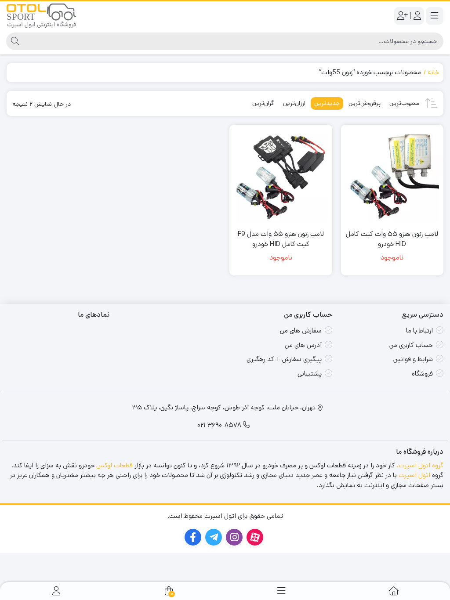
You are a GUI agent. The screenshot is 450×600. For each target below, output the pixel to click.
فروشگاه (422, 373)
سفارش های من (301, 330)
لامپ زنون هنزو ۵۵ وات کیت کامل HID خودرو (392, 239)
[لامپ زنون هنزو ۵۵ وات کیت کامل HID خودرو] (392, 176)
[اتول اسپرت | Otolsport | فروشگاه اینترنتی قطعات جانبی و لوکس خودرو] (41, 16)
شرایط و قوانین (413, 359)
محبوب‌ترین (404, 103)
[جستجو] (14, 41)
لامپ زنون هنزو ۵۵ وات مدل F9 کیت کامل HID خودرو (281, 239)
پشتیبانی (310, 373)
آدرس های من (303, 345)
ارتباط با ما (419, 330)
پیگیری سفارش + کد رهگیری (284, 359)
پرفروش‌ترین (364, 103)
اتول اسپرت (414, 475)
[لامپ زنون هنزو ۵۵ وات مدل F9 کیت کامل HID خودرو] (281, 176)
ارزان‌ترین (294, 103)
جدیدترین (327, 103)
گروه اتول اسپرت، (420, 465)
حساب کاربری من (411, 345)
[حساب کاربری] (56, 591)
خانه (433, 72)
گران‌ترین (263, 103)
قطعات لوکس (114, 465)
